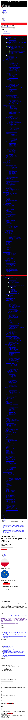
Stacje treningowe (10, 149)
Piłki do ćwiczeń (9, 170)
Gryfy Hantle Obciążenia (8, 105)
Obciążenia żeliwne (13, 125)
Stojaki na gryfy (12, 145)
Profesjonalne (14, 49)
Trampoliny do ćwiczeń (11, 182)
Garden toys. (11, 228)
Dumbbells (8, 133)
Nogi (10, 80)
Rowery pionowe (21, 47)
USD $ (4, 20)
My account (5, 656)
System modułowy (13, 146)
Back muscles (12, 91)
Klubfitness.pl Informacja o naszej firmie (12, 648)
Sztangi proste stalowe (13, 121)
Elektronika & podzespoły (11, 269)
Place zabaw (8, 225)
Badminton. (8, 242)
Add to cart (3, 549)
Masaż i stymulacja (10, 255)
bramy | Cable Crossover (14, 68)
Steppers (8, 54)
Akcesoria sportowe (10, 250)
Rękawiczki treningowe (14, 97)
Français (5, 12)
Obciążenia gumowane (14, 124)
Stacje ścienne (12, 151)
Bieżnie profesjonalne (13, 41)
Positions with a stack (10, 79)
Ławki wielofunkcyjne (13, 76)
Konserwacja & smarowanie (12, 270)
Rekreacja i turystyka (7, 204)
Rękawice (8, 198)
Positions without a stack (11, 86)
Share (4, 554)
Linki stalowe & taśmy (11, 263)
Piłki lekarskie (12, 174)
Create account (6, 33)
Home (4, 515)
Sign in (5, 31)
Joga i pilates (8, 187)
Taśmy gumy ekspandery (11, 179)
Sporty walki (6, 192)
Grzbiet (10, 83)
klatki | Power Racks (13, 63)
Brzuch (10, 81)
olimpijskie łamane (13, 108)
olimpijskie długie (12, 107)
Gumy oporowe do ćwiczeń (15, 101)
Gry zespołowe (6, 232)
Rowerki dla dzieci (10, 221)
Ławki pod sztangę (13, 74)
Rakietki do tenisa (12, 236)
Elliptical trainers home (14, 43)
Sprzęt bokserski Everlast (11, 193)
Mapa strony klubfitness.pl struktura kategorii (13, 652)
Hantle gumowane (13, 135)
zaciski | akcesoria (12, 113)
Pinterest (5, 556)
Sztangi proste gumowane (14, 118)
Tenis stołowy (9, 233)
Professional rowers (13, 57)
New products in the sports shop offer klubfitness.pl (14, 634)
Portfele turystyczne (10, 215)
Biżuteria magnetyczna (11, 257)
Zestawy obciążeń (12, 130)
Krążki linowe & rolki (10, 261)
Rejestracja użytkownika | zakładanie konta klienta (14, 655)
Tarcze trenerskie (9, 199)
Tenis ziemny (9, 241)
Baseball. (8, 244)
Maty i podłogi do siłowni (14, 103)
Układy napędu (9, 268)
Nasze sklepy (6, 653)
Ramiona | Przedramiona (14, 85)
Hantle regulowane (13, 139)
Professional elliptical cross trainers (16, 45)
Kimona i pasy (9, 194)
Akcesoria (11, 154)
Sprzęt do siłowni (7, 60)
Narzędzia (8, 271)
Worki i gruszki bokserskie (11, 200)
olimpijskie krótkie (13, 111)
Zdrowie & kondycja (7, 252)
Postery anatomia (9, 258)
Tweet (4, 555)
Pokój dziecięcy (9, 231)
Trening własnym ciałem (11, 156)
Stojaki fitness (9, 188)
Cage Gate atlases (10, 62)
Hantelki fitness (12, 166)
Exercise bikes (16, 46)
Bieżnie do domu (12, 40)
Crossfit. (5, 147)
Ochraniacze (8, 201)
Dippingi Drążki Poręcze (11, 95)
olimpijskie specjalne (13, 109)
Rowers (12, 56)
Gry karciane (9, 206)
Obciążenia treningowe (11, 165)
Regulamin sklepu (7, 647)
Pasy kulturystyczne (13, 102)
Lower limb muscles (13, 92)
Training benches (9, 73)
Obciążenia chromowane (14, 128)
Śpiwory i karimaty (10, 205)
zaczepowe (11, 114)
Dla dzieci (5, 219)
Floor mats (8, 160)
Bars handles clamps (10, 106)
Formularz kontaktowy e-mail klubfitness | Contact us (14, 651)
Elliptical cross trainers (22, 42)
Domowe (13, 48)
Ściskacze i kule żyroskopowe (12, 181)
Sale (4, 518)
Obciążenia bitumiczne (13, 127)
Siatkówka (8, 247)
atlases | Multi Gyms (13, 69)
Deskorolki (8, 222)
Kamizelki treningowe (13, 167)
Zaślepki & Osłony (10, 266)
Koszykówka (9, 245)
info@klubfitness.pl (5, 2)
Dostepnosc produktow (8, 646)
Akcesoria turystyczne (10, 214)
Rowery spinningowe (14, 293)
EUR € (4, 18)
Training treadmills (19, 38)
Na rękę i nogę (12, 168)
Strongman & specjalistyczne (15, 122)
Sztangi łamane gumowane (14, 119)
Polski (4, 10)
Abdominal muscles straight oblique (16, 87)
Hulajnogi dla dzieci (10, 220)
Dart (7, 248)
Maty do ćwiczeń (9, 176)
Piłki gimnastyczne (13, 171)
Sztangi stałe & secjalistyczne (12, 117)
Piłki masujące (12, 172)
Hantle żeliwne (12, 134)
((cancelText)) (3, 703)
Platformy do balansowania (12, 177)
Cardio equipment (7, 37)
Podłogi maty (9, 59)
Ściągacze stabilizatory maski (12, 253)
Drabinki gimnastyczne (11, 184)
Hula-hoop (8, 178)
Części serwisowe (7, 260)
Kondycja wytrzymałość (11, 155)
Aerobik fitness (6, 162)
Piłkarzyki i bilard (10, 209)
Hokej (7, 249)
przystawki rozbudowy (14, 70)
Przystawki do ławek (13, 78)
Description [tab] (5, 582)
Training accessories (10, 96)
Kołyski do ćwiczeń (10, 190)
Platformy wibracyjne (10, 58)
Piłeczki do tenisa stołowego (15, 238)
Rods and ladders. (12, 227)
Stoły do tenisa (12, 234)
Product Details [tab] (6, 584)
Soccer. (7, 243)
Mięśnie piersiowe (13, 89)
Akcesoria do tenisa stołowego (15, 239)
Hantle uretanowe (12, 136)
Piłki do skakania (12, 173)
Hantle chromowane (13, 138)
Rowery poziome (21, 51)
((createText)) (10, 703)
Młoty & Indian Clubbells (11, 132)
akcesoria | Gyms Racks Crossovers (16, 71)
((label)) (2, 702)
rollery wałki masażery (11, 185)
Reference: (3, 545)
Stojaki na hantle (12, 143)
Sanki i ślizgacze (9, 230)
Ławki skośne (12, 75)
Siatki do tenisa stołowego (14, 237)
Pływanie (8, 208)
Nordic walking (9, 212)
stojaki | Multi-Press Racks (14, 67)
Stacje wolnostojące (13, 150)
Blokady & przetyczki (10, 264)
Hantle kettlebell (12, 140)
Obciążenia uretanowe (13, 129)
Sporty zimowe (9, 211)
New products (6, 517)
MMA (7, 196)
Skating (7, 210)
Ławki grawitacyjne (10, 259)
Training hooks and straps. (14, 98)
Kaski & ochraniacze (10, 217)
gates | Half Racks (12, 64)
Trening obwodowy (10, 94)
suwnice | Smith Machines (14, 65)
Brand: (2, 544)
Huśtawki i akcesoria (13, 226)
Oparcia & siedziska (10, 265)
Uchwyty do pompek (13, 100)
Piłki (7, 161)
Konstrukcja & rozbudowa (14, 152)
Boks (7, 195)
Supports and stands (10, 141)
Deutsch (5, 11)
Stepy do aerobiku (10, 183)
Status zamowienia (7, 650)
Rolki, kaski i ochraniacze (11, 223)
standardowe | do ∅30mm (14, 112)
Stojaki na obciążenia (13, 144)
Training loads (9, 123)
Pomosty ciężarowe (10, 157)
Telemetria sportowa (10, 254)
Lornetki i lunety (9, 216)
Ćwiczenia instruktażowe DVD (13, 189)
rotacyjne (11, 116)
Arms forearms (12, 90)
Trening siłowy (9, 159)
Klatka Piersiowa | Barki (14, 84)
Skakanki (8, 163)
